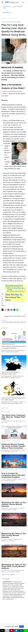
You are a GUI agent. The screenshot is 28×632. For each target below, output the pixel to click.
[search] (23, 2)
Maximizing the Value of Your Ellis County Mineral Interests (13, 535)
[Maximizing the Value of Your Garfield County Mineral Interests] (14, 490)
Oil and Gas (14, 440)
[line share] (17, 310)
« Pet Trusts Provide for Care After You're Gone (13, 322)
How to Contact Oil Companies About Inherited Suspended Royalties (13, 475)
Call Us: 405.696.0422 (9, 574)
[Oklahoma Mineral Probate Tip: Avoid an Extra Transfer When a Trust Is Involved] (14, 432)
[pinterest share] (8, 310)
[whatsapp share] (14, 310)
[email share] (5, 310)
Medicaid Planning (12, 18)
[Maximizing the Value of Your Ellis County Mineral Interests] (14, 519)
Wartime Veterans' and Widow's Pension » (15, 316)
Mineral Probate (5, 440)
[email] (7, 630)
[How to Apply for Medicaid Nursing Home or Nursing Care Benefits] (14, 337)
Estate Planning (5, 411)
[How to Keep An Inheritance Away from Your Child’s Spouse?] (14, 388)
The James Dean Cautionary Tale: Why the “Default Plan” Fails (13, 417)
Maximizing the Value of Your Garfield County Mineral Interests (13, 504)
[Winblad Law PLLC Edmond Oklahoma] (12, 2)
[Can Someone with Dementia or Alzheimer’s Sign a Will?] (14, 362)
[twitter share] (2, 310)
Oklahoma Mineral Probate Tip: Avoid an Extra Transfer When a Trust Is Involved (13, 446)
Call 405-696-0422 (7, 12)
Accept (21, 626)
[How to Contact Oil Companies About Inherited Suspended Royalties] (14, 461)
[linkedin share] (11, 310)
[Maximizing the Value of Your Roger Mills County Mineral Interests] (14, 550)
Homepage (3, 18)
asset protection (5, 21)
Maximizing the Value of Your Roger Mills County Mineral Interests (13, 566)
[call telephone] (26, 2)
